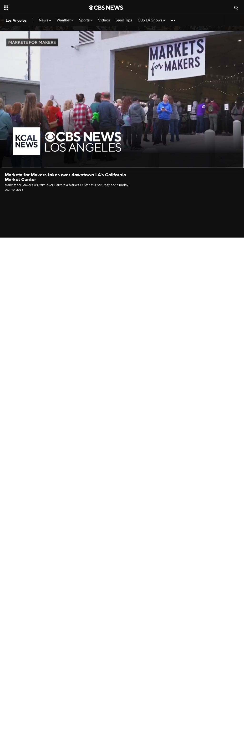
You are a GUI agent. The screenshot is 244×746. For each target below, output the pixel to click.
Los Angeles (16, 20)
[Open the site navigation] (38, 7)
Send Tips (124, 20)
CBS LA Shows (150, 20)
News (44, 20)
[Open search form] (236, 7)
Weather (64, 20)
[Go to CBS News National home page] (106, 7)
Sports (85, 20)
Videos (104, 20)
